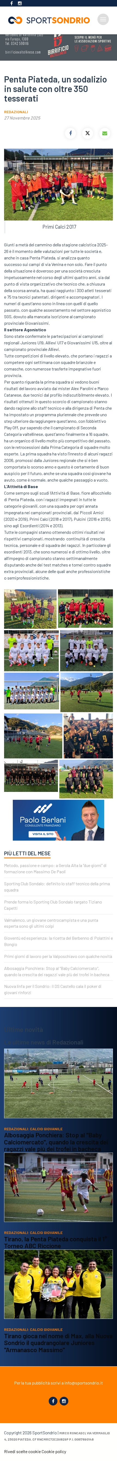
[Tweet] (87, 133)
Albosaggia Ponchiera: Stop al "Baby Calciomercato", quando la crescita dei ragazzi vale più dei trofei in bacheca (56, 1142)
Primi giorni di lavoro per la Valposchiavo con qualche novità (58, 956)
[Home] (51, 20)
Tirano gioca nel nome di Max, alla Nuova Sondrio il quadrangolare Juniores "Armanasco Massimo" (58, 1342)
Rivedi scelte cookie (22, 1451)
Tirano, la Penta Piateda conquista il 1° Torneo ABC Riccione (55, 1242)
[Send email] (104, 133)
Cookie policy (54, 1451)
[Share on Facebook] (70, 133)
